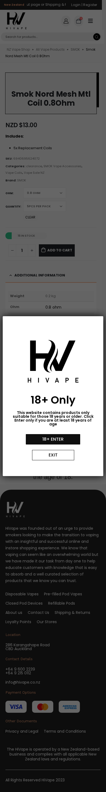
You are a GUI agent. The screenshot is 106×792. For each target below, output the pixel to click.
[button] (53, 439)
